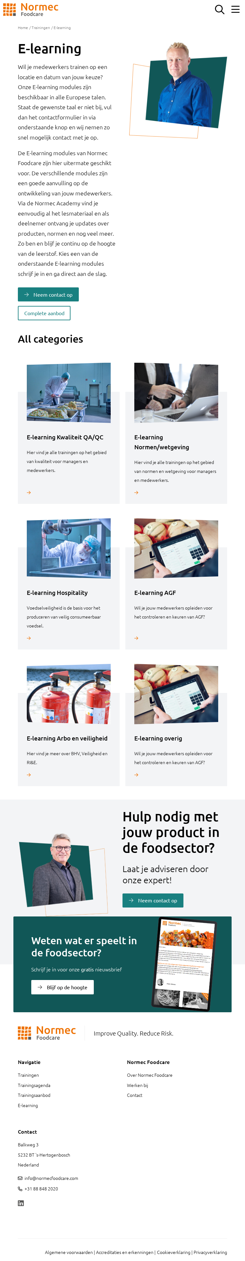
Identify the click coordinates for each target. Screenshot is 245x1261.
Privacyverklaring (210, 1252)
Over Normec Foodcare (150, 1075)
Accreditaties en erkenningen (124, 1252)
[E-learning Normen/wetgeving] (176, 492)
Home (23, 27)
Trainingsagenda (34, 1085)
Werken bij (137, 1085)
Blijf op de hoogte (67, 987)
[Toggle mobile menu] (235, 9)
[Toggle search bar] (219, 9)
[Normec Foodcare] (30, 9)
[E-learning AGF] (176, 638)
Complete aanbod (44, 313)
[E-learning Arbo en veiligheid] (69, 774)
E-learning (28, 1105)
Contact (134, 1095)
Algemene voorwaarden (69, 1252)
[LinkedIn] (21, 1203)
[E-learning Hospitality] (69, 638)
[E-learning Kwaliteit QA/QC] (69, 492)
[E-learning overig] (176, 774)
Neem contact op (52, 294)
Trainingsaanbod (34, 1095)
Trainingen (41, 27)
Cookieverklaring (173, 1252)
